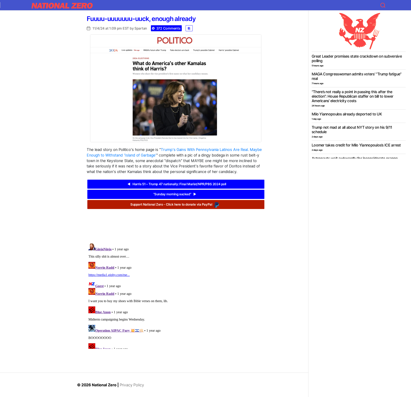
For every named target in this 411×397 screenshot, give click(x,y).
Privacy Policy (132, 385)
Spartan (140, 28)
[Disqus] (176, 295)
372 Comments (168, 28)
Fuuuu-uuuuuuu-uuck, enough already (141, 18)
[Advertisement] (176, 223)
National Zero (104, 385)
